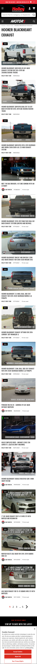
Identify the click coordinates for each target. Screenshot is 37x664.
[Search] (33, 15)
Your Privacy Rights (17, 661)
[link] (18, 53)
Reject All (18, 656)
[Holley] (18, 8)
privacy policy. (29, 648)
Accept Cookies (17, 652)
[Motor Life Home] (18, 21)
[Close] (34, 629)
